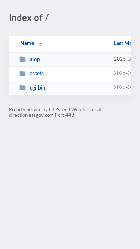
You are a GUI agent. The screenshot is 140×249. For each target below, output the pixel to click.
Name (27, 43)
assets (37, 74)
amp (35, 59)
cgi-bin (37, 88)
